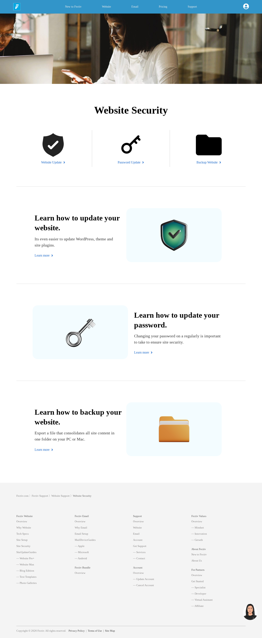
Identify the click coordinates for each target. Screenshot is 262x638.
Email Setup (81, 533)
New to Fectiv (73, 6)
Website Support (60, 495)
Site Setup (22, 539)
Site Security (23, 546)
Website (106, 6)
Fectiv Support (40, 495)
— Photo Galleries (26, 582)
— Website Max (25, 564)
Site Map (110, 630)
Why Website (23, 527)
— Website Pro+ (25, 558)
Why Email (81, 527)
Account (137, 539)
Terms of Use (95, 630)
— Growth (197, 539)
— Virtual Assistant (202, 599)
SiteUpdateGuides (26, 552)
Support (192, 6)
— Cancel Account (143, 585)
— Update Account (143, 579)
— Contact (139, 558)
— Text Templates (26, 576)
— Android (81, 558)
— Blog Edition (25, 570)
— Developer (198, 593)
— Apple (80, 546)
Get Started (197, 581)
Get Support (139, 546)
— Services (139, 552)
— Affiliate (197, 605)
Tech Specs (22, 533)
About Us (196, 560)
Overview (21, 521)
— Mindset (197, 527)
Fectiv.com (22, 495)
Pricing (163, 6)
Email (134, 6)
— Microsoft (82, 552)
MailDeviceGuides (85, 539)
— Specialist (198, 587)
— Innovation (199, 533)
